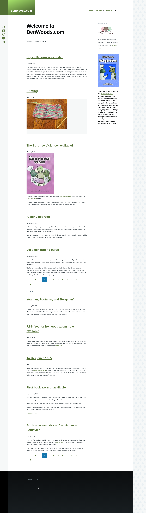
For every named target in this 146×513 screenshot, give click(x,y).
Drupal (35, 487)
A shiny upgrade (38, 216)
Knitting (32, 91)
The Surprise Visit (65, 196)
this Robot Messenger (39, 370)
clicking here (59, 345)
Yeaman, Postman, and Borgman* (50, 299)
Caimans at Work (32, 198)
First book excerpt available (46, 387)
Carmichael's (60, 442)
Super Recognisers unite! (45, 57)
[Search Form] (116, 10)
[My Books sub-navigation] (104, 11)
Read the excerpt (32, 413)
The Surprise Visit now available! (50, 145)
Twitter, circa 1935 (39, 358)
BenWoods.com (21, 10)
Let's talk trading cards (43, 249)
